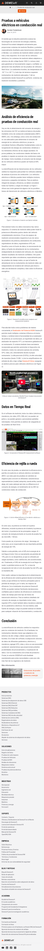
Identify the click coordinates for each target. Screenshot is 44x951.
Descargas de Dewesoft (9, 822)
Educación (5, 792)
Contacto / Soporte (8, 817)
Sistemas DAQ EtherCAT (10, 705)
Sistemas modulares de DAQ (11, 713)
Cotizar (23, 11)
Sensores (5, 732)
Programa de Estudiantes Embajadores (14, 907)
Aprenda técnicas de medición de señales (15, 929)
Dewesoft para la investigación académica (15, 912)
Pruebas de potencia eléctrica (11, 770)
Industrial (5, 799)
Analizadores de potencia (10, 723)
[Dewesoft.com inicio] (9, 3)
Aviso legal (5, 859)
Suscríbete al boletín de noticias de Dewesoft (16, 889)
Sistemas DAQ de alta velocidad (12, 715)
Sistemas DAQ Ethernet (9, 703)
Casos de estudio (7, 877)
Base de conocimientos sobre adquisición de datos (18, 882)
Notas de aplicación (8, 874)
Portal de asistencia (8, 827)
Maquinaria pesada (8, 797)
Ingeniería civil (6, 790)
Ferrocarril (5, 807)
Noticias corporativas (8, 879)
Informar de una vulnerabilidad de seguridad (16, 862)
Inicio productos (7, 695)
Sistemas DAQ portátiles (9, 710)
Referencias (6, 847)
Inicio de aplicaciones (8, 750)
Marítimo (4, 802)
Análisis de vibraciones (9, 762)
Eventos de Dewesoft (8, 884)
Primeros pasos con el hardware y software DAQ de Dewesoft (22, 927)
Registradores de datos (9, 720)
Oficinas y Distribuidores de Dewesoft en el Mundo (18, 820)
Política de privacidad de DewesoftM (13, 854)
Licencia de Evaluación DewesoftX (13, 824)
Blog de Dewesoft (7, 872)
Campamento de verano (9, 904)
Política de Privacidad (8, 852)
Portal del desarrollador (9, 829)
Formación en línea (8, 924)
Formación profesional (9, 922)
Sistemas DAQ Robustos (9, 708)
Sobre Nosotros (7, 844)
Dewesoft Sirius (28, 361)
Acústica (4, 772)
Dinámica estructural (8, 767)
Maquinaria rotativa (8, 765)
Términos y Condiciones (9, 857)
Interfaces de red (7, 730)
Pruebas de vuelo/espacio (10, 755)
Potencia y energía (8, 804)
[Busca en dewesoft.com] (31, 3)
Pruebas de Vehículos (9, 757)
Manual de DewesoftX (9, 832)
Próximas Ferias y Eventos (10, 849)
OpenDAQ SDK (6, 834)
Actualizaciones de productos (11, 887)
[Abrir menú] (40, 3)
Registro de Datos (7, 752)
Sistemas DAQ (6, 698)
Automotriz (5, 787)
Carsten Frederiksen (14, 30)
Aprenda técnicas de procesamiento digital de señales (19, 932)
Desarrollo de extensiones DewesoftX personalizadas (19, 934)
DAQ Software (6, 727)
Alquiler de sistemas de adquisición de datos (16, 737)
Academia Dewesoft (8, 899)
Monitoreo (5, 774)
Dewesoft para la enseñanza (11, 909)
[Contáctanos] (27, 3)
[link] (26, 7)
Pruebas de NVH (7, 760)
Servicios (4, 740)
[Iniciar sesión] (36, 3)
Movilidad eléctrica (8, 795)
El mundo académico (8, 902)
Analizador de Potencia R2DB (24, 330)
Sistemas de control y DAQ (10, 718)
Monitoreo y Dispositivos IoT (11, 725)
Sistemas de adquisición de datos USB (14, 700)
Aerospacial (5, 785)
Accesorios (5, 735)
